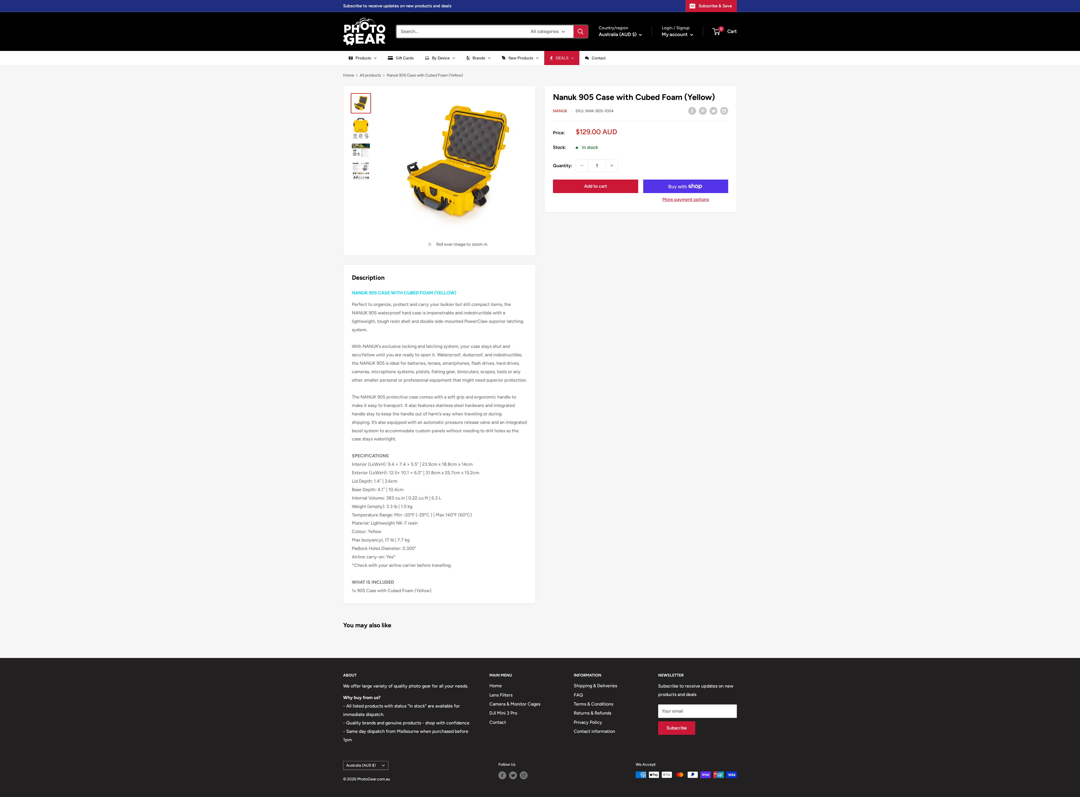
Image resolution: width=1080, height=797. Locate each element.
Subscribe (677, 728)
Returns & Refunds (592, 713)
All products (370, 75)
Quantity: (562, 165)
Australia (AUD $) (361, 765)
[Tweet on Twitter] (713, 110)
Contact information (594, 731)
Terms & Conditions (593, 704)
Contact (497, 722)
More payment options (685, 199)
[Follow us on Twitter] (513, 775)
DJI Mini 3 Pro (503, 713)
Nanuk (560, 111)
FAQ (578, 695)
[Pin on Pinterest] (703, 110)
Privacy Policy (588, 722)
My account (675, 34)
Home (348, 75)
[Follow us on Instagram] (524, 775)
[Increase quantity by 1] (612, 165)
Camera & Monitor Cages (514, 704)
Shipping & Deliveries (595, 685)
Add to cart (595, 186)
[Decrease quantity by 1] (582, 165)
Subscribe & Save (715, 5)
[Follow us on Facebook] (502, 775)
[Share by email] (724, 110)
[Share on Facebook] (692, 110)
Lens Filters (500, 695)
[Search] (580, 31)
